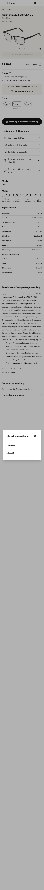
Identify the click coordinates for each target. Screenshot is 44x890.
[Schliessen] (35, 436)
